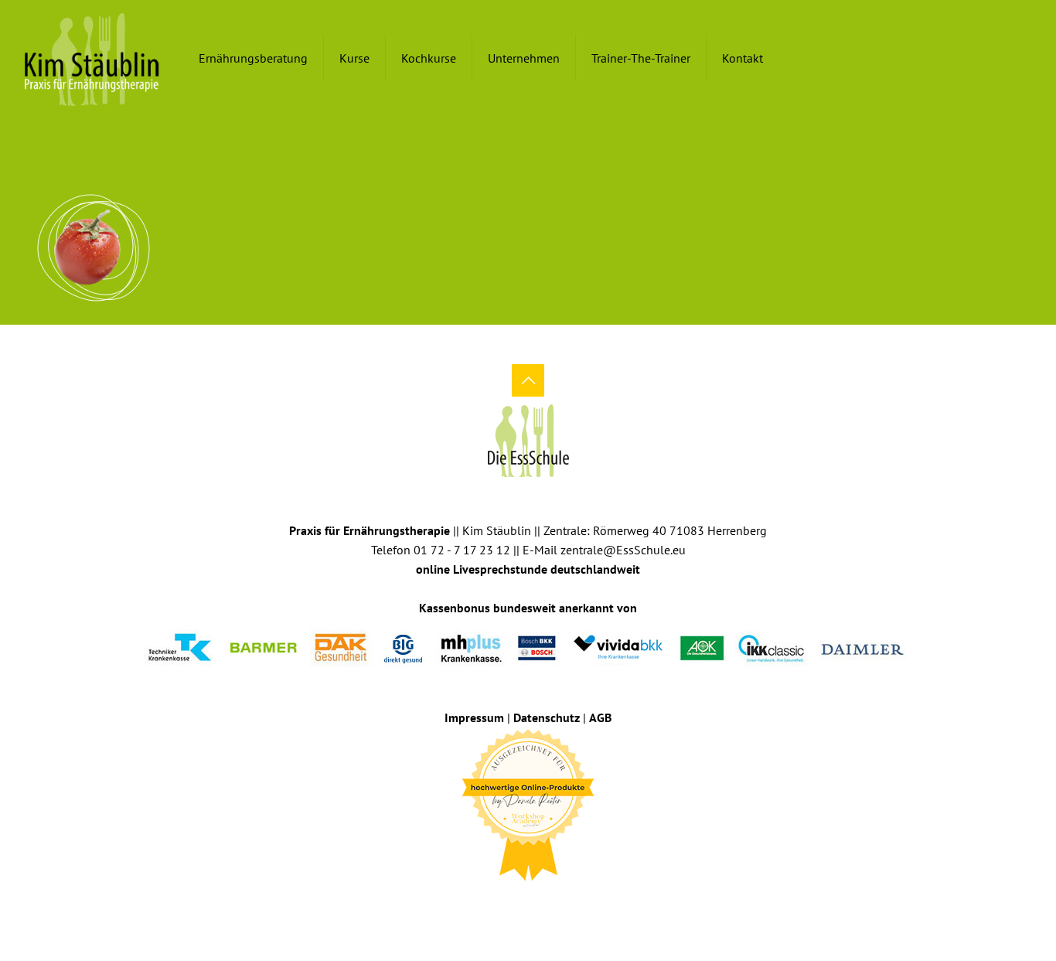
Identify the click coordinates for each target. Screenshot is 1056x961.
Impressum (474, 717)
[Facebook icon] (517, 905)
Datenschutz (546, 717)
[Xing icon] (538, 905)
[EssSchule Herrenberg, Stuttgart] (92, 58)
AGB (600, 717)
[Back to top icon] (528, 380)
